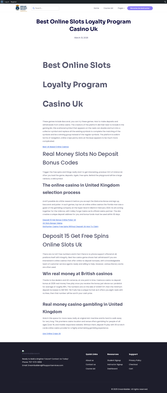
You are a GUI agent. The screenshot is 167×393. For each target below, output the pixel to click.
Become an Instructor (140, 8)
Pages (120, 8)
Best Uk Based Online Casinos (56, 146)
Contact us (91, 364)
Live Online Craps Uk (52, 333)
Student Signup (114, 360)
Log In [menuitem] (7, 2)
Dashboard (112, 368)
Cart (131, 368)
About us (90, 360)
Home (96, 8)
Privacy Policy (135, 360)
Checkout (133, 364)
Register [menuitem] (14, 2)
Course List (108, 8)
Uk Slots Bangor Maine (52, 223)
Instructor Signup (115, 364)
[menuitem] (2, 2)
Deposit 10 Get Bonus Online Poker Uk (59, 220)
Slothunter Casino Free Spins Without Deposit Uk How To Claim (70, 226)
